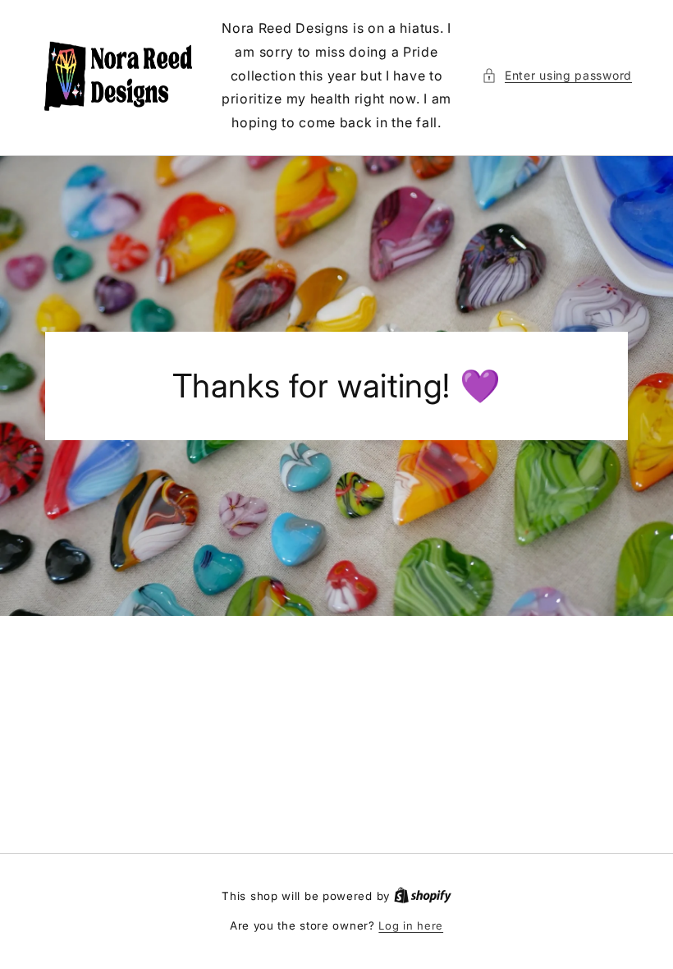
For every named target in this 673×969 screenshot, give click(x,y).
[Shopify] (422, 895)
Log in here (410, 925)
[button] (557, 75)
